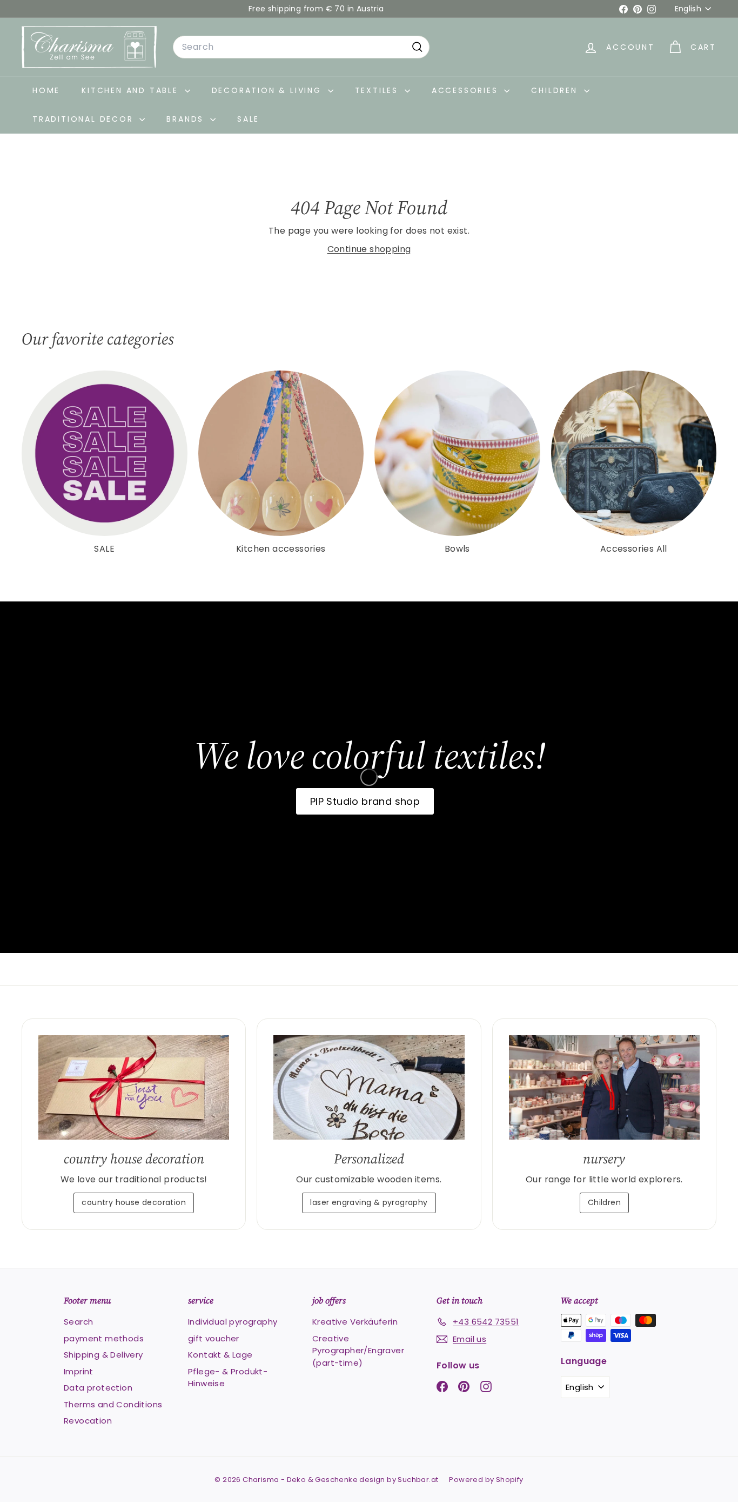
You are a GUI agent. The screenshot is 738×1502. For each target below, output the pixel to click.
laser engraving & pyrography (368, 1202)
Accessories (467, 90)
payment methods (104, 1338)
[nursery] (604, 1087)
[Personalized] (368, 1087)
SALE (248, 119)
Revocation (88, 1420)
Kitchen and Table (132, 90)
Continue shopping (369, 249)
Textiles (378, 90)
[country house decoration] (133, 1087)
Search (78, 1321)
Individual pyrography (232, 1321)
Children (556, 90)
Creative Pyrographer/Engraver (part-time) (358, 1350)
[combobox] (301, 47)
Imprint (78, 1371)
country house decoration (134, 1202)
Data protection (98, 1387)
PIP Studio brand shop (365, 801)
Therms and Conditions (113, 1404)
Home (46, 90)
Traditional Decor (84, 119)
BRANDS (186, 119)
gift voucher (213, 1338)
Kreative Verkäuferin (355, 1321)
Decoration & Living (268, 90)
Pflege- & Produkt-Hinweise (227, 1377)
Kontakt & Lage (220, 1354)
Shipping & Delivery (103, 1354)
